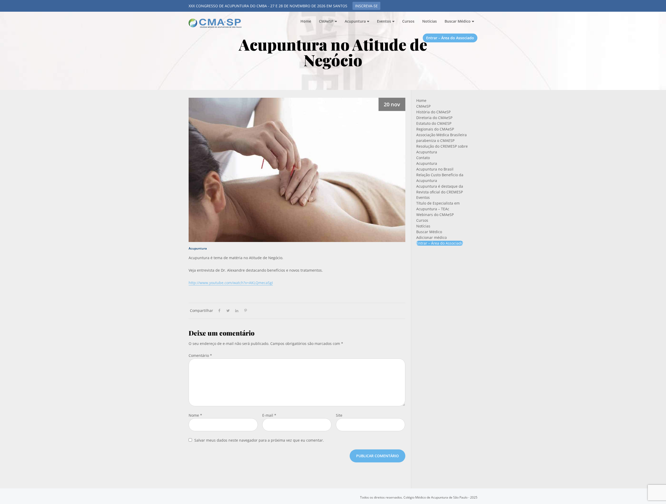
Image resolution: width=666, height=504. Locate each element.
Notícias (423, 226)
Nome (195, 415)
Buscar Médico (429, 231)
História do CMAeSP (433, 111)
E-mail (269, 415)
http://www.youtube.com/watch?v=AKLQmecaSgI (231, 282)
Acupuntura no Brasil (434, 169)
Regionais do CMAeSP (435, 129)
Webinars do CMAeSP (435, 214)
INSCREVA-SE (366, 5)
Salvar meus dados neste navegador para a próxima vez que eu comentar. (259, 440)
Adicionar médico (431, 237)
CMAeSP (216, 23)
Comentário (200, 355)
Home (421, 100)
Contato (423, 157)
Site (339, 415)
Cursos (422, 220)
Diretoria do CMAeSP (434, 117)
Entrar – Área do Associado (439, 243)
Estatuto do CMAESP (433, 123)
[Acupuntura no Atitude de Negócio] (297, 168)
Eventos (423, 197)
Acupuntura (198, 248)
